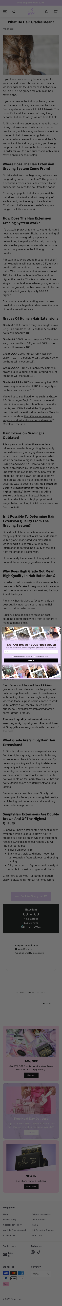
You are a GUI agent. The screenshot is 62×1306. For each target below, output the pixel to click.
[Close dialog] (58, 628)
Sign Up (31, 660)
